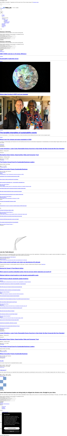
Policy (1, 292)
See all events (2, 172)
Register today (36, 2)
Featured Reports (3, 197)
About (3, 26)
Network (3, 24)
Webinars (3, 23)
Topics (3, 14)
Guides (1, 137)
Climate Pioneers (3, 213)
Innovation (2, 304)
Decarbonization (3, 258)
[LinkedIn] (0, 429)
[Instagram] (1, 429)
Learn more (2, 367)
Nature (1, 61)
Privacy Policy (12, 424)
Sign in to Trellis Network (4, 403)
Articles (3, 407)
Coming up (2, 144)
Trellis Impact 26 (5, 412)
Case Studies (2, 185)
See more (4, 184)
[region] (12, 423)
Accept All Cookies (12, 428)
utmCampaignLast (3, 36)
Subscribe (1, 39)
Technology (2, 51)
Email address (3, 35)
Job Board (4, 25)
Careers (1, 56)
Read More (43, 264)
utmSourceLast (3, 38)
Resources (4, 406)
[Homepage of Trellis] (1, 402)
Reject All (12, 431)
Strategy (1, 280)
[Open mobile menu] (1, 12)
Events (3, 15)
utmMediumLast (3, 37)
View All (3, 18)
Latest (1, 50)
